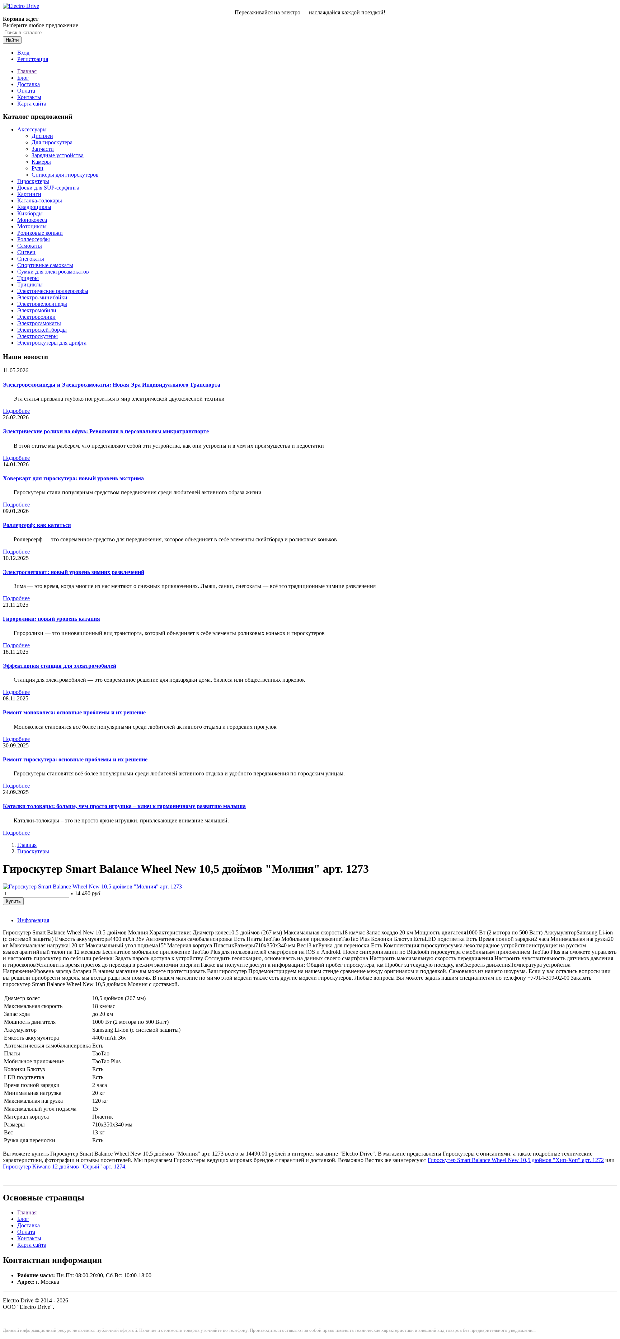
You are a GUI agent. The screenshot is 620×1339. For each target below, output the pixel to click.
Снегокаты (30, 259)
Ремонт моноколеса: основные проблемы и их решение (74, 712)
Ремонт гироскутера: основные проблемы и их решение (75, 759)
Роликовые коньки (40, 233)
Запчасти (43, 149)
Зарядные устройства (58, 155)
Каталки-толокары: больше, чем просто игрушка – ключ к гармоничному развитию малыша (124, 806)
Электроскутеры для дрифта (51, 343)
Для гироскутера (52, 142)
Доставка (28, 84)
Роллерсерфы (33, 239)
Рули (37, 168)
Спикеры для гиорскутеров (65, 175)
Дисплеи (42, 136)
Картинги (29, 194)
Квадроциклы (34, 207)
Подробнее (16, 411)
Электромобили (36, 310)
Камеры (41, 162)
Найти (12, 40)
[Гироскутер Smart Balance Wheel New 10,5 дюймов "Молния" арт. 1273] (92, 886)
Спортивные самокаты (45, 265)
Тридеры (28, 278)
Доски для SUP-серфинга (48, 188)
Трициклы (30, 284)
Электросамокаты (39, 323)
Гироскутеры (33, 181)
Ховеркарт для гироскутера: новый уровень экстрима (73, 478)
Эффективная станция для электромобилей (59, 666)
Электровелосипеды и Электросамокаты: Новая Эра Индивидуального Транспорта (111, 385)
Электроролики (36, 317)
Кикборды (30, 213)
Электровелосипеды (42, 304)
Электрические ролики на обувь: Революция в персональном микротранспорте (106, 431)
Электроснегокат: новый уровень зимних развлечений (73, 572)
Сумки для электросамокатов (53, 272)
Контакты (29, 97)
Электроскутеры (37, 336)
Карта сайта (31, 104)
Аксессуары (32, 129)
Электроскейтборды (42, 330)
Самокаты (29, 246)
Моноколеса (32, 220)
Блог (23, 78)
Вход (23, 53)
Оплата (26, 91)
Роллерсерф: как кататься (37, 525)
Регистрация (32, 59)
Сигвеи (26, 252)
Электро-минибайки (42, 297)
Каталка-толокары (39, 200)
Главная (27, 71)
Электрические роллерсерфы (52, 291)
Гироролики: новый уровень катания (51, 619)
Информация (33, 920)
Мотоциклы (32, 226)
